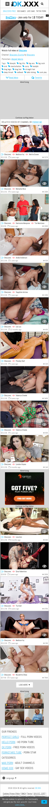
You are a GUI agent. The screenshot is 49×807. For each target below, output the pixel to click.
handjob (35, 66)
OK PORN (6, 747)
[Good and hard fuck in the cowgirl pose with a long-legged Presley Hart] (24, 345)
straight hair (30, 69)
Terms (29, 793)
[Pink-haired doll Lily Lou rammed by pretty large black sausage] (24, 310)
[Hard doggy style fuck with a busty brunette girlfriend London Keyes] (24, 448)
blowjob (12, 63)
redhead (19, 72)
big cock (41, 63)
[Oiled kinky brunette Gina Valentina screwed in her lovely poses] (24, 555)
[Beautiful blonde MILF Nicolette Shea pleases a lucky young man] (24, 659)
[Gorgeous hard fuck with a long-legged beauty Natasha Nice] (24, 173)
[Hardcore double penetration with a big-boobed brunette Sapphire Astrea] (24, 276)
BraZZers (11, 17)
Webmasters (40, 796)
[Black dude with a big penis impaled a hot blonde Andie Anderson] (24, 242)
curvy (26, 66)
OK (44, 802)
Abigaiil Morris (17, 59)
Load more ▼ (24, 684)
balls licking (31, 72)
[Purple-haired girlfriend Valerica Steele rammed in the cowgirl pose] (24, 414)
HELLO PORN (8, 742)
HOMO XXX (7, 768)
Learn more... (20, 804)
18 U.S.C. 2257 (39, 793)
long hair (18, 69)
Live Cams (31, 11)
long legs (7, 69)
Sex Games (21, 11)
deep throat (8, 72)
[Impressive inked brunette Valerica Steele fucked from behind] (24, 379)
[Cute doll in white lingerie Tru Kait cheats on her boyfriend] (24, 590)
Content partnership (11, 796)
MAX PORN (7, 763)
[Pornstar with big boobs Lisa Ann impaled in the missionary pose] (24, 521)
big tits (22, 63)
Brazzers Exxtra (17, 54)
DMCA (23, 793)
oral (5, 66)
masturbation (15, 66)
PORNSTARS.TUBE (12, 752)
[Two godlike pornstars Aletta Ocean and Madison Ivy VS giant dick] (24, 138)
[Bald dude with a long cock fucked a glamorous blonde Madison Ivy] (24, 624)
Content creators (27, 796)
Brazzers (23, 50)
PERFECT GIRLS (10, 737)
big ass (31, 63)
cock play (43, 72)
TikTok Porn (41, 11)
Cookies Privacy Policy (11, 793)
